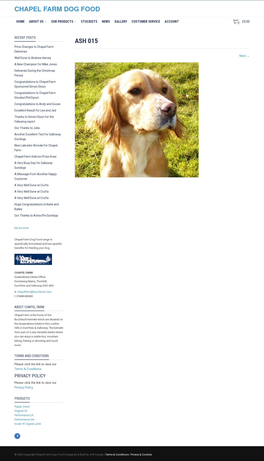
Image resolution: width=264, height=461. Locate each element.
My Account (21, 227)
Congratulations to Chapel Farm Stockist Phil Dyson (35, 95)
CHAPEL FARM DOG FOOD (57, 8)
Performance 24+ (24, 419)
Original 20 (20, 410)
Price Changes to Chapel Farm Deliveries (34, 49)
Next (244, 56)
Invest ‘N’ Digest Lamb (27, 423)
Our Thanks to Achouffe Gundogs (36, 215)
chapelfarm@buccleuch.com (34, 291)
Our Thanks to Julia (27, 128)
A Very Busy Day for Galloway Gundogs (33, 165)
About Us (36, 21)
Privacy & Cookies (141, 454)
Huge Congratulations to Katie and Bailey (36, 207)
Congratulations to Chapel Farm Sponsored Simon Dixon (35, 84)
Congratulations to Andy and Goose (37, 104)
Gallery (120, 21)
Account (172, 21)
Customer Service (146, 21)
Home (20, 21)
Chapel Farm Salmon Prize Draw (35, 156)
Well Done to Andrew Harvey (32, 58)
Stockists (89, 21)
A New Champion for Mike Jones (35, 64)
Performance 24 (23, 415)
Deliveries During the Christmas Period (34, 73)
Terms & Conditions (27, 369)
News (106, 21)
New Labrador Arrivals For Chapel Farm (36, 148)
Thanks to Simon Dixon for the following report (34, 119)
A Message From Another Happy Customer (35, 176)
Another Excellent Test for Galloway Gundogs (37, 137)
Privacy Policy (23, 387)
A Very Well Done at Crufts (31, 185)
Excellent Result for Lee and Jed (35, 110)
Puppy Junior (22, 406)
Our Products (62, 21)
